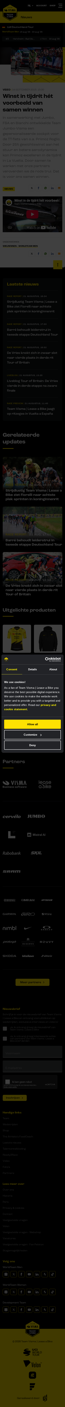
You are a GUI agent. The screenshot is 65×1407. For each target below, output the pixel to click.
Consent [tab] (11, 669)
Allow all (32, 724)
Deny (32, 745)
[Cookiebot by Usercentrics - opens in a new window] (46, 659)
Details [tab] (32, 669)
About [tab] (53, 669)
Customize (30, 734)
